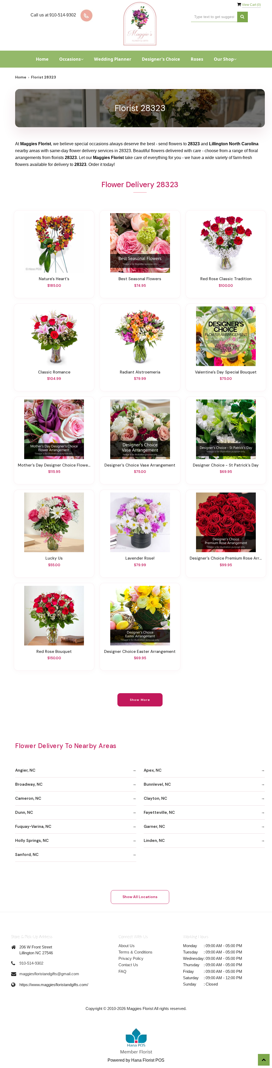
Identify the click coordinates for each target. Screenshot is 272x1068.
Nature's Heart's (54, 279)
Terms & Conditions (135, 952)
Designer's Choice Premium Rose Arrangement (226, 558)
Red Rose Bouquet (54, 651)
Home (42, 59)
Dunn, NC (24, 812)
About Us (126, 945)
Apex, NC (153, 770)
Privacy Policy (130, 958)
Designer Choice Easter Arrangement (140, 651)
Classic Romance (54, 372)
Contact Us (128, 964)
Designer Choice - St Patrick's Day (226, 465)
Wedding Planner (112, 59)
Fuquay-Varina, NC (33, 826)
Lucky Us (54, 558)
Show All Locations (140, 896)
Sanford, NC (27, 854)
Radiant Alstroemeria (140, 372)
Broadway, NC (28, 784)
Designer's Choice (161, 59)
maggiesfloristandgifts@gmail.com (49, 974)
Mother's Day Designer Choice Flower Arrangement (54, 465)
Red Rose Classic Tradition (226, 279)
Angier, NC (25, 770)
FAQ (122, 971)
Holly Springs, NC (32, 840)
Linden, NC (154, 840)
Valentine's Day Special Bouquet (226, 372)
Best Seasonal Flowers (139, 279)
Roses (197, 59)
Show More (140, 700)
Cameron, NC (28, 798)
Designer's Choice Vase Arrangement (139, 465)
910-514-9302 (31, 963)
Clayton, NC (155, 798)
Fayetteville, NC (159, 812)
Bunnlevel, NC (157, 784)
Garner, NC (154, 826)
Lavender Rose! (140, 558)
